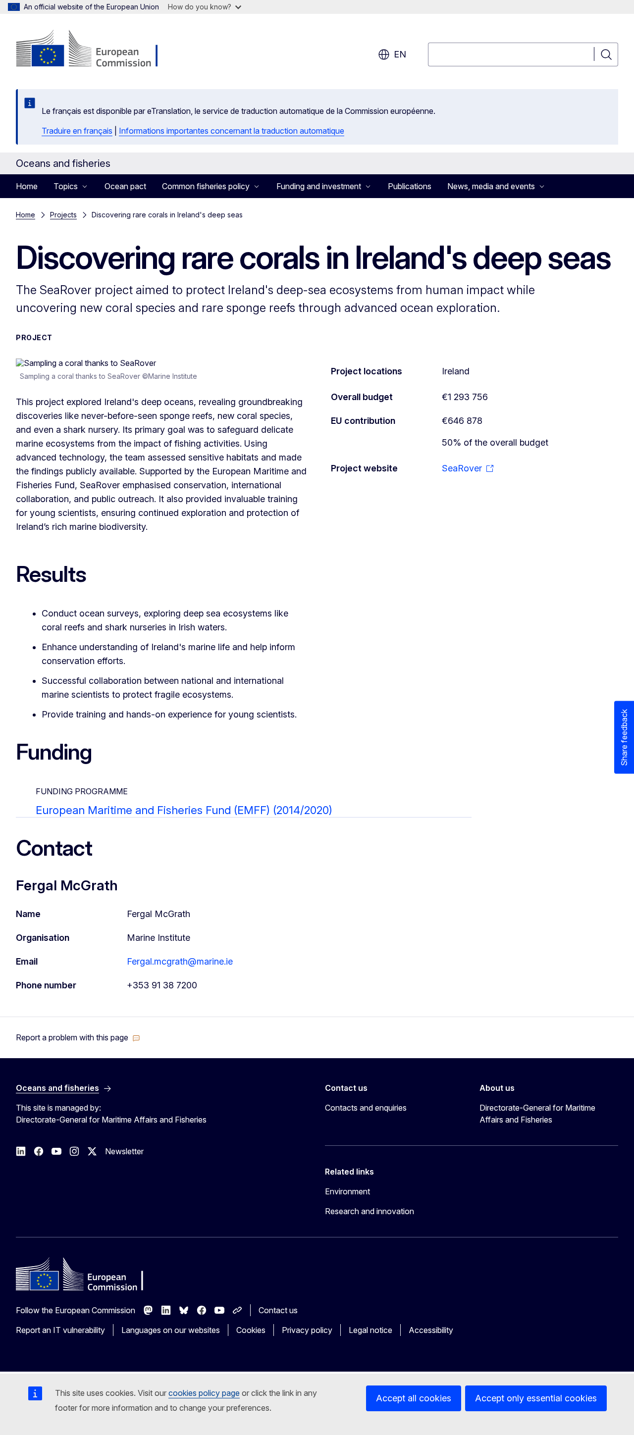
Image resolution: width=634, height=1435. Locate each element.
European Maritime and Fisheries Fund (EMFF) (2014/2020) (184, 810)
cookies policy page (204, 1393)
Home (27, 186)
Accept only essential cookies (536, 1398)
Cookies (250, 1330)
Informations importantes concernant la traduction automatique (231, 131)
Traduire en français (77, 131)
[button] (78, 1037)
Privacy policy (307, 1330)
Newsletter (124, 1151)
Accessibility (431, 1330)
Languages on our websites (170, 1330)
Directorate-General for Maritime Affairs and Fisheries (537, 1114)
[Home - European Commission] (96, 49)
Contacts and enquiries (366, 1108)
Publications (409, 186)
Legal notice (370, 1330)
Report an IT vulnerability (60, 1330)
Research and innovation (369, 1211)
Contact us (278, 1310)
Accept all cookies (413, 1398)
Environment (347, 1191)
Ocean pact (125, 186)
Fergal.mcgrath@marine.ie (180, 961)
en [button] (400, 54)
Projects (63, 214)
